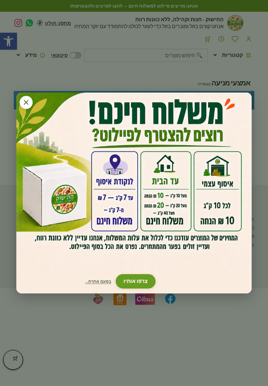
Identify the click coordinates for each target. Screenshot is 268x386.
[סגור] (26, 102)
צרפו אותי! (136, 281)
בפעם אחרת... (98, 281)
